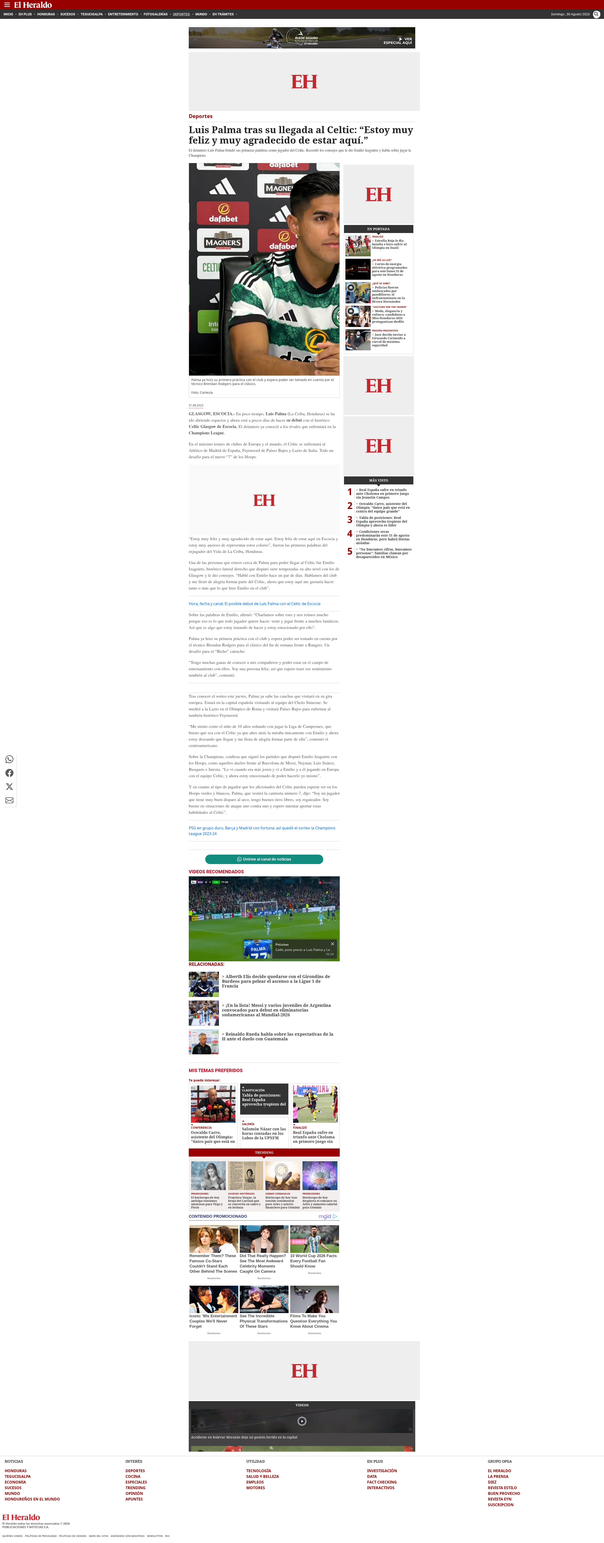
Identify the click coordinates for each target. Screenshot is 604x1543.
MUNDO (12, 1493)
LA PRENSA (498, 1476)
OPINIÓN (134, 1493)
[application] (264, 918)
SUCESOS (13, 1487)
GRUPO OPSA (500, 1461)
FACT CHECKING (382, 1482)
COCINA (133, 1476)
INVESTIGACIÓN (382, 1470)
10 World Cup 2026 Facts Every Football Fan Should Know (313, 1261)
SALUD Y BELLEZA (262, 1476)
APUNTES (134, 1499)
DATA (372, 1476)
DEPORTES (135, 1470)
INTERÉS (134, 1461)
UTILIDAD (255, 1461)
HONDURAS (16, 1470)
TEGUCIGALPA (18, 1476)
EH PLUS (375, 1461)
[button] (9, 759)
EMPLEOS (255, 1482)
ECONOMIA (15, 1482)
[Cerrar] (333, 944)
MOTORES (255, 1487)
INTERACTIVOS (380, 1487)
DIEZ (492, 1482)
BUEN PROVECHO (504, 1493)
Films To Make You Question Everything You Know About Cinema (313, 1321)
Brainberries (213, 1278)
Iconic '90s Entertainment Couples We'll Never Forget (213, 1321)
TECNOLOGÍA (258, 1470)
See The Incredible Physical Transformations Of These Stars (264, 1321)
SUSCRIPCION (501, 1504)
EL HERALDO (499, 1470)
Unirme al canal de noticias (267, 859)
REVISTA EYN (500, 1499)
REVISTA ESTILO (502, 1487)
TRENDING (136, 1487)
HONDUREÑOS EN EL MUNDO (32, 1499)
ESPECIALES (136, 1482)
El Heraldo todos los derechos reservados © (36, 1523)
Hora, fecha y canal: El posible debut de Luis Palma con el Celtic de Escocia (254, 603)
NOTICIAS (14, 1461)
